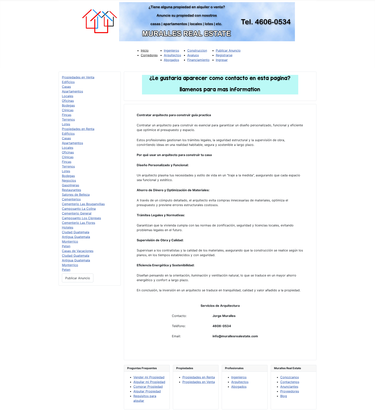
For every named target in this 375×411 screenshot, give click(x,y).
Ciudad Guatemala (75, 232)
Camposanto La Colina (79, 209)
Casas (66, 87)
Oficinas (68, 101)
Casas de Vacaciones (77, 251)
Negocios (69, 180)
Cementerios (71, 199)
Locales (67, 96)
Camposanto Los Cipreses (81, 218)
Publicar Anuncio (77, 278)
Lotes (66, 124)
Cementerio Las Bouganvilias (83, 204)
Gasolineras (70, 185)
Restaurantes (71, 190)
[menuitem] (145, 50)
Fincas (66, 115)
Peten (66, 246)
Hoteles (67, 227)
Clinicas (67, 110)
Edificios (68, 82)
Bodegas (68, 105)
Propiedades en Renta (78, 129)
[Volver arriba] (368, 404)
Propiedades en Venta (78, 77)
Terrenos (68, 119)
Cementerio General (76, 213)
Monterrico (70, 241)
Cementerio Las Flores (78, 223)
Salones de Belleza (76, 195)
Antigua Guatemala (76, 237)
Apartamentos (72, 91)
